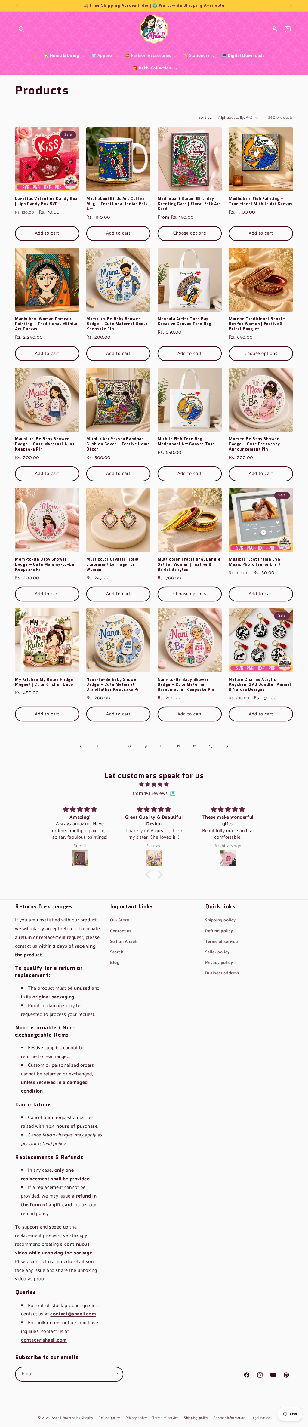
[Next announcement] (290, 5)
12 (194, 746)
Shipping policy (220, 920)
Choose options (189, 233)
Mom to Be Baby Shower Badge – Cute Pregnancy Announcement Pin (254, 444)
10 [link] (162, 746)
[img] (154, 784)
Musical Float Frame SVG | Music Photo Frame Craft (256, 562)
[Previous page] (81, 746)
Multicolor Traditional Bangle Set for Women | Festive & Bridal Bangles (189, 564)
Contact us (120, 931)
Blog (114, 962)
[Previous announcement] (17, 5)
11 (178, 746)
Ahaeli (56, 1418)
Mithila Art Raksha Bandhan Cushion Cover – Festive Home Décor (118, 444)
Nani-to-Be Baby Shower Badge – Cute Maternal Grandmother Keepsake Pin (186, 685)
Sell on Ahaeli (123, 941)
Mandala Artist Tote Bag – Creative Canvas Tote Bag (185, 322)
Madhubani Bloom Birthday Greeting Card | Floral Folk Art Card (189, 204)
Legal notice (260, 1418)
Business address (222, 973)
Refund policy (219, 931)
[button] (21, 29)
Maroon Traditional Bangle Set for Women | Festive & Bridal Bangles (257, 324)
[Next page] (227, 746)
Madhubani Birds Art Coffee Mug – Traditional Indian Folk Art (117, 204)
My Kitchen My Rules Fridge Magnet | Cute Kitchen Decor (45, 682)
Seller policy (217, 952)
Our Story (119, 920)
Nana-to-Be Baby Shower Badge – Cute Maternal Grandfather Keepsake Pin (113, 685)
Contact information (229, 1418)
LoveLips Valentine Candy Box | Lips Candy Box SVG (46, 201)
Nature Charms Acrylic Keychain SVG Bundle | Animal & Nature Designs (260, 685)
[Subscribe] (116, 1374)
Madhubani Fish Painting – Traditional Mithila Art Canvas (260, 201)
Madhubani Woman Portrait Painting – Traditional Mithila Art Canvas (46, 324)
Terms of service (221, 941)
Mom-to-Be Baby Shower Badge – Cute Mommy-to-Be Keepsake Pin (44, 564)
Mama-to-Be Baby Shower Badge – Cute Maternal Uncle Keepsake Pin (117, 324)
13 (210, 746)
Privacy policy (219, 962)
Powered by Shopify (77, 1418)
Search (21, 34)
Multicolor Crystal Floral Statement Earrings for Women (112, 564)
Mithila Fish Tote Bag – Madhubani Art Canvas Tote (186, 442)
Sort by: (205, 117)
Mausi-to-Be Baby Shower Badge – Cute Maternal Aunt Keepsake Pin (45, 444)
